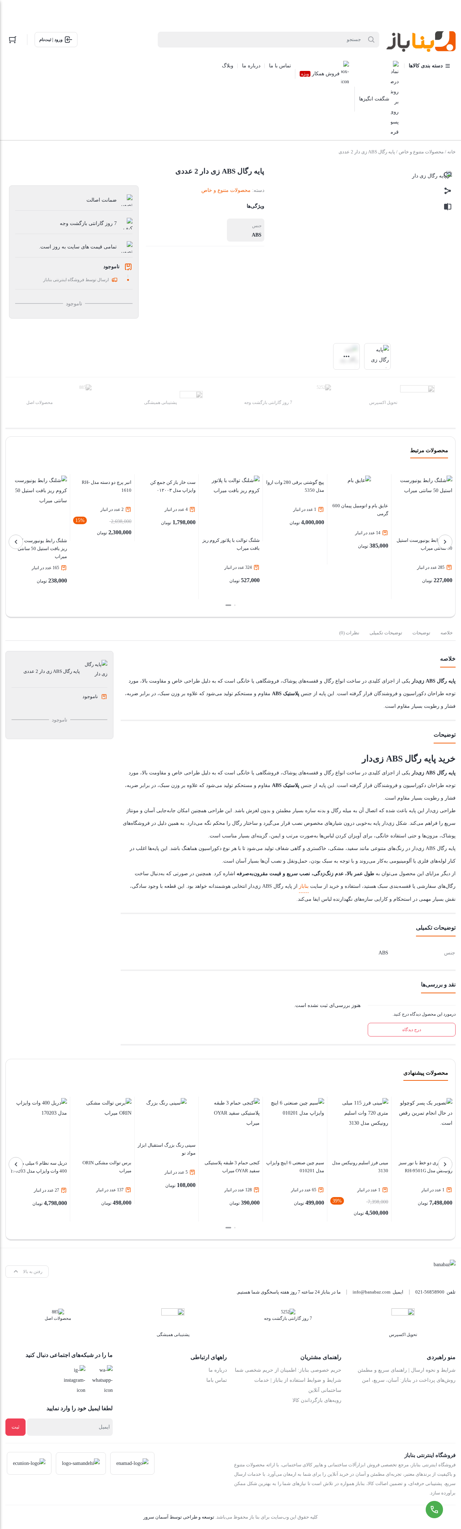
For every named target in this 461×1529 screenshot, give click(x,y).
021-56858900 (429, 1292)
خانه (451, 151)
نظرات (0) (349, 632)
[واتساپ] (101, 1380)
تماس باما (216, 1380)
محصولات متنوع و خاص (421, 151)
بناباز (304, 886)
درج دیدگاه (411, 1029)
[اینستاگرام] (73, 1380)
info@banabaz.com (371, 1292)
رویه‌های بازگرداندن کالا (316, 1400)
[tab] (447, 632)
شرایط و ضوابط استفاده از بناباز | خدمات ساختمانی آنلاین (297, 1385)
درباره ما (218, 1370)
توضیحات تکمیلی (386, 632)
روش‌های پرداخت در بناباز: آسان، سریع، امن (409, 1380)
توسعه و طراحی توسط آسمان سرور (178, 1517)
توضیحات (421, 632)
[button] (235, 605)
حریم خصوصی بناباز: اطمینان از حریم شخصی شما (288, 1370)
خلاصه (446, 632)
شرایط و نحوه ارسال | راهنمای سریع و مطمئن (407, 1370)
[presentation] (445, 542)
